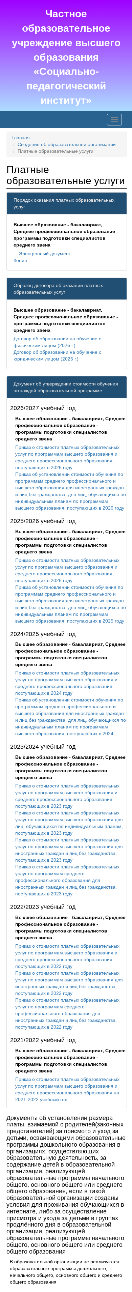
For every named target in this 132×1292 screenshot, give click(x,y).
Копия (20, 260)
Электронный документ (45, 253)
